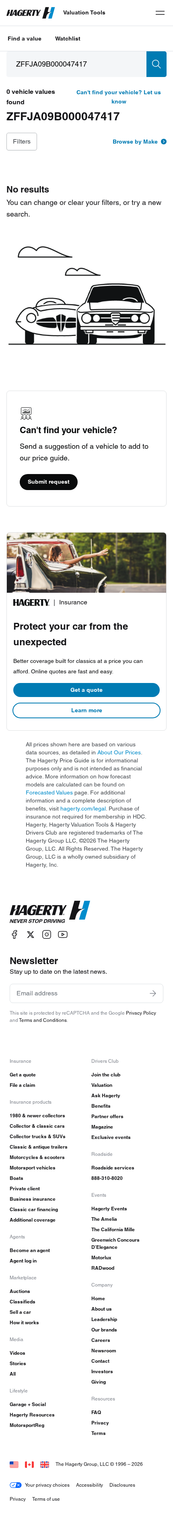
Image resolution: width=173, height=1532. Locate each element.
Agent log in (23, 1260)
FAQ (96, 1412)
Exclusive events (111, 1137)
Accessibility (89, 1484)
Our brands (104, 1329)
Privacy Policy (141, 1012)
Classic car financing (34, 1209)
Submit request (49, 481)
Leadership (104, 1319)
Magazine (102, 1126)
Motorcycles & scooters (37, 1157)
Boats (16, 1178)
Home (98, 1298)
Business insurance (33, 1199)
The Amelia (104, 1219)
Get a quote (86, 690)
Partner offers (107, 1116)
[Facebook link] (14, 934)
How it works (24, 1322)
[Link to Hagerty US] (14, 1464)
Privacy (100, 1422)
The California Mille (113, 1229)
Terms (98, 1433)
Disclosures (122, 1484)
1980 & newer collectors (37, 1115)
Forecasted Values (49, 792)
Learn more (86, 710)
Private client (25, 1188)
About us (101, 1308)
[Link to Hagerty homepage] (50, 912)
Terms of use (46, 1499)
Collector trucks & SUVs (38, 1136)
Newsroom (103, 1350)
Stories (18, 1363)
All (13, 1373)
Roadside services (112, 1167)
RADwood (102, 1268)
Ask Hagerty (105, 1095)
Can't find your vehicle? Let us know (118, 97)
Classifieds (22, 1301)
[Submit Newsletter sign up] (152, 993)
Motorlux (101, 1257)
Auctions (20, 1291)
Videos (17, 1353)
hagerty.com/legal (83, 808)
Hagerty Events (109, 1208)
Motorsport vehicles (33, 1167)
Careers (100, 1340)
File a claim (22, 1085)
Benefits (101, 1105)
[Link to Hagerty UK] (44, 1464)
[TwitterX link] (31, 934)
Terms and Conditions (43, 1020)
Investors (102, 1371)
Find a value (24, 38)
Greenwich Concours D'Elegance (115, 1243)
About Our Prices (119, 752)
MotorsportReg (27, 1425)
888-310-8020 (107, 1178)
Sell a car (20, 1312)
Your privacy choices (47, 1484)
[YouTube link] (63, 934)
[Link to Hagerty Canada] (29, 1464)
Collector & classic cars (37, 1126)
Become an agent (30, 1250)
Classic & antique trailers (39, 1146)
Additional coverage (33, 1219)
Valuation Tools (84, 12)
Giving (98, 1381)
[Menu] (160, 13)
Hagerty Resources (32, 1414)
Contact (100, 1361)
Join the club (105, 1074)
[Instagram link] (47, 934)
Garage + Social (28, 1404)
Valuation (101, 1085)
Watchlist (67, 38)
